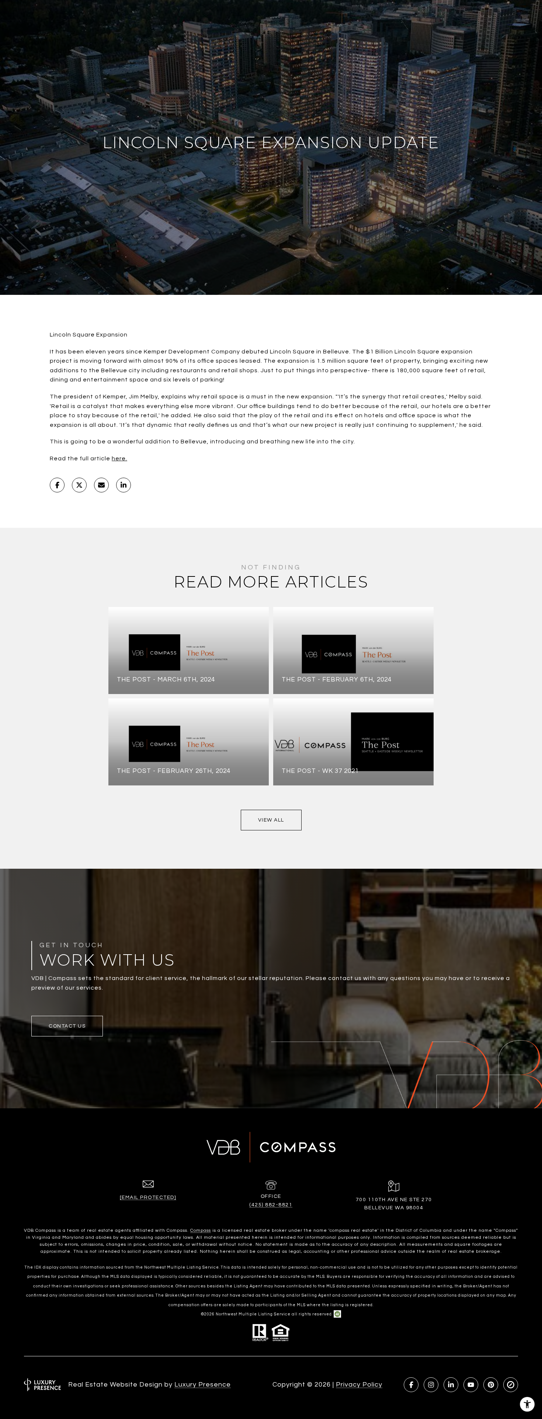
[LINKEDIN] (451, 1384)
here (119, 458)
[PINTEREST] (490, 1384)
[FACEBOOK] (411, 1384)
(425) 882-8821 (270, 1204)
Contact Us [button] (67, 1026)
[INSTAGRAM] (431, 1384)
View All (271, 820)
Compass (200, 1230)
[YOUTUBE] (470, 1384)
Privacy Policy (359, 1384)
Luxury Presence (202, 1384)
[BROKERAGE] (510, 1384)
